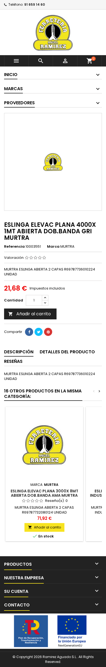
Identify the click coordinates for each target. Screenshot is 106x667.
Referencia (14, 246)
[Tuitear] (39, 332)
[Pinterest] (48, 332)
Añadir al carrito (29, 314)
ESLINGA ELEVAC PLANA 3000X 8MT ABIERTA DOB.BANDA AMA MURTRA (44, 493)
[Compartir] (29, 332)
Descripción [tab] (18, 352)
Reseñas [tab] (13, 361)
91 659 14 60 (34, 4)
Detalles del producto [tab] (67, 352)
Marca (53, 246)
